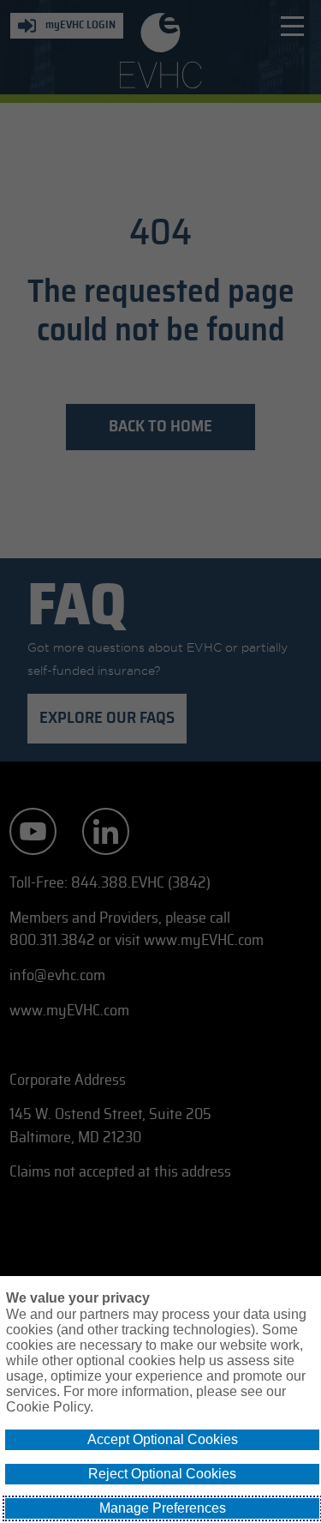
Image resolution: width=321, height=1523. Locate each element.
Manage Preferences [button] (162, 1508)
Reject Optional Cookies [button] (162, 1473)
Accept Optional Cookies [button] (162, 1439)
